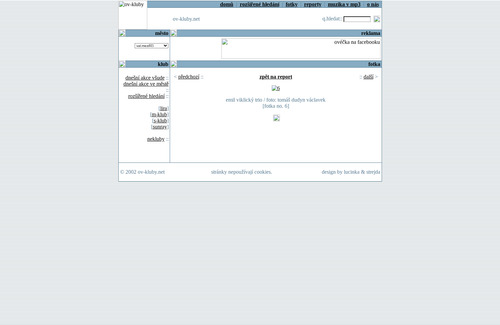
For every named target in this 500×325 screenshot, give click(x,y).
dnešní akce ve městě (146, 84)
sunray (160, 127)
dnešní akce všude (145, 78)
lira (163, 108)
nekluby (156, 139)
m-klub (159, 114)
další (368, 77)
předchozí (188, 77)
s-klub (160, 120)
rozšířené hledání (146, 96)
